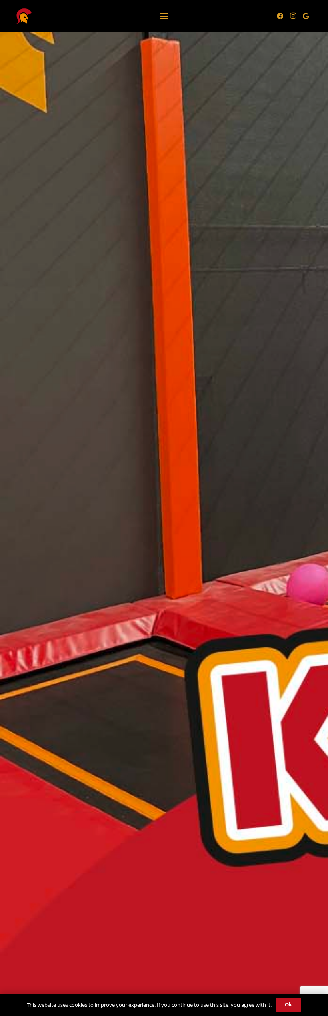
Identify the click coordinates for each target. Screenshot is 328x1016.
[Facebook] (280, 16)
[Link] (24, 16)
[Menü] (164, 16)
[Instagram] (292, 16)
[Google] (305, 16)
